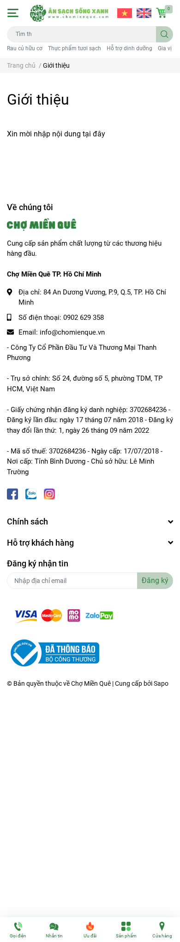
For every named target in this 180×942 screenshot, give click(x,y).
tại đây (94, 134)
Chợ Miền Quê (91, 683)
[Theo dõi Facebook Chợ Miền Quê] (12, 493)
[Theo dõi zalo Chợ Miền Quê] (30, 493)
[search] (164, 34)
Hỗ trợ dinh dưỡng (129, 48)
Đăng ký (155, 580)
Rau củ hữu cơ (24, 48)
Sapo (161, 683)
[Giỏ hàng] (161, 12)
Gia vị (165, 48)
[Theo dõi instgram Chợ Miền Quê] (49, 493)
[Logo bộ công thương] (53, 652)
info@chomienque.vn (72, 332)
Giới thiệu (38, 99)
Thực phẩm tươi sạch (74, 48)
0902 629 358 (83, 317)
